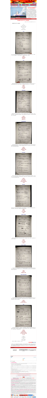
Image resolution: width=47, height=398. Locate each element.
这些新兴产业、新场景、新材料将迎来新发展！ (31, 10)
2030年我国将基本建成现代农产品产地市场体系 (31, 11)
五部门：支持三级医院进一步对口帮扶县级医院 (31, 12)
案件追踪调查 (12, 356)
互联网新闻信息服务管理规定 (19, 364)
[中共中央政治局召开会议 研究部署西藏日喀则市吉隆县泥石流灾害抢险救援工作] (23, 5)
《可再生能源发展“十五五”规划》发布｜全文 (31, 17)
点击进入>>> (21, 6)
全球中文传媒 (14, 1)
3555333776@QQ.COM (14, 6)
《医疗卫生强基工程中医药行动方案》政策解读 (31, 16)
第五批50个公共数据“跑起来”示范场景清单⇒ (31, 13)
